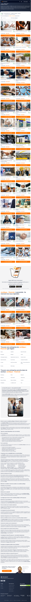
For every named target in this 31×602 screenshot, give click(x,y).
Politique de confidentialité (17, 600)
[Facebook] (1, 580)
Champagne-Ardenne (4, 357)
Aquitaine (12, 351)
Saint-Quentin (13, 377)
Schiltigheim (2, 382)
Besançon (22, 374)
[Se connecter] (29, 1)
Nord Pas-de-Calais (14, 362)
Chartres (22, 380)
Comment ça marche (11, 585)
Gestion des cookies (24, 600)
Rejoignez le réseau (12, 414)
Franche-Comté (23, 357)
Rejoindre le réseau (11, 586)
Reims (12, 374)
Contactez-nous (11, 589)
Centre (22, 354)
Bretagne (12, 354)
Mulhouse (2, 377)
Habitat (2, 585)
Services (2, 586)
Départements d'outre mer (15, 357)
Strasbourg (2, 374)
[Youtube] (3, 580)
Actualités (2, 588)
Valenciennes (23, 377)
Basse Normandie (23, 351)
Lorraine (2, 362)
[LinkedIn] (4, 580)
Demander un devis (11, 588)
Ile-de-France (13, 359)
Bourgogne (2, 354)
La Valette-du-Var (13, 382)
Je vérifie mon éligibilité (6, 570)
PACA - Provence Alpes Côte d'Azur (25, 363)
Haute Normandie (3, 359)
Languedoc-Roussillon (24, 359)
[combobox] (5, 18)
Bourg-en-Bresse (3, 380)
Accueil (2, 3)
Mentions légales (6, 600)
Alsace (2, 351)
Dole (21, 382)
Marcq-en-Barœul (13, 380)
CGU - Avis (11, 600)
